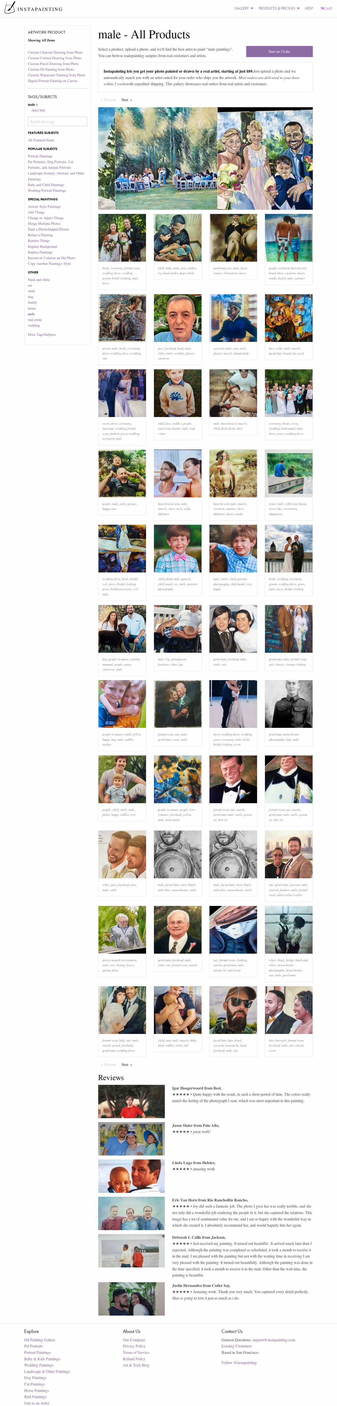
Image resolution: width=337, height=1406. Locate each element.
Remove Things (39, 240)
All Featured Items (41, 140)
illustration (231, 273)
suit (104, 358)
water (272, 504)
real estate (35, 319)
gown (124, 433)
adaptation (275, 514)
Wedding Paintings (39, 1364)
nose (133, 884)
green (106, 960)
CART (328, 8)
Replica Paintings (40, 252)
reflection (291, 504)
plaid (169, 579)
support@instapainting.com (273, 1339)
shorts (301, 273)
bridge (290, 960)
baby (169, 268)
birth (191, 273)
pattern (185, 579)
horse (242, 273)
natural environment (124, 960)
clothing (241, 960)
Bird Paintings (35, 1396)
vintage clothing (295, 664)
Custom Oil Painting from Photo (51, 69)
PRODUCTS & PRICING (277, 8)
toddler (191, 268)
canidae (135, 659)
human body (241, 353)
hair (230, 1040)
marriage (108, 428)
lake (279, 508)
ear (186, 1045)
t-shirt (162, 433)
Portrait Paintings (40, 156)
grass (127, 664)
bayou (302, 504)
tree (249, 584)
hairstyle (281, 1040)
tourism (274, 890)
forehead (170, 348)
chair (174, 664)
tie (176, 584)
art (229, 268)
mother (106, 744)
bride (105, 268)
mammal (107, 664)
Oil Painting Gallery (40, 1339)
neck (242, 348)
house (32, 308)
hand (166, 273)
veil (135, 589)
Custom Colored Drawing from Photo (54, 58)
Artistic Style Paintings (44, 206)
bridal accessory (121, 589)
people (187, 423)
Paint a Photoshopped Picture (48, 229)
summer (300, 278)
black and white (39, 279)
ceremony (117, 268)
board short (276, 273)
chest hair (38, 110)
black (281, 960)
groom (106, 278)
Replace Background (42, 246)
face (160, 348)
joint (123, 504)
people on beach (279, 268)
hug (113, 739)
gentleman (219, 268)
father (174, 273)
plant (115, 970)
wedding (34, 325)
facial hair (275, 353)
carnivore (108, 669)
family (32, 302)
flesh (224, 428)
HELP (309, 8)
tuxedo (240, 809)
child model (165, 584)
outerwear (164, 428)
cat (30, 285)
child (31, 291)
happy (106, 508)
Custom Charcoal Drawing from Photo (55, 52)
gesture (131, 504)
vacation (290, 273)
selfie (279, 348)
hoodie (176, 428)
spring (106, 970)
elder (161, 353)
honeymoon (173, 820)
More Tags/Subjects (42, 334)
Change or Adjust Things (46, 217)
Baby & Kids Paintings (42, 1358)
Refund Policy (134, 1358)
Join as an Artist (36, 1403)
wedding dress (111, 273)
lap (181, 664)
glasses (190, 353)
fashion (114, 433)
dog (30, 296)
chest (239, 428)
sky (236, 1050)
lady (288, 739)
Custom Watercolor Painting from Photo (56, 75)
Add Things (36, 212)
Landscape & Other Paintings (47, 1371)
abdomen (163, 514)
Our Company (134, 1339)
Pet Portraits (33, 1345)
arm (183, 268)
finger (183, 273)
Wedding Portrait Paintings (47, 190)
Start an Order (279, 51)
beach (282, 278)
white (106, 884)
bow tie (223, 820)
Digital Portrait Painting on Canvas (52, 80)
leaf (192, 428)
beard (287, 353)
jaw (294, 353)
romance (163, 814)
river (272, 508)
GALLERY (241, 8)
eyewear (218, 348)
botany (121, 965)
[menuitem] (242, 8)
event (105, 423)
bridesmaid (288, 428)
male (135, 278)
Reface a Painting (40, 234)
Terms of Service (136, 1352)
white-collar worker (289, 895)
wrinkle (179, 353)
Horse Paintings (36, 1390)
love (192, 809)
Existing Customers (237, 1345)
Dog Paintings (35, 1377)
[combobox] (57, 121)
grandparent (178, 659)
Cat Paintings (34, 1383)
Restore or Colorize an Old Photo (51, 257)
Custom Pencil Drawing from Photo (53, 63)
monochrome (180, 890)
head (180, 348)
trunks (273, 278)
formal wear (132, 268)
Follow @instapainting (239, 1362)
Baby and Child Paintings (46, 184)
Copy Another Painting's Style (49, 263)
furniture (163, 664)
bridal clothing (121, 278)
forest (130, 965)
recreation (290, 508)
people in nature (118, 659)
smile (169, 353)
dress (105, 283)
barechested (298, 268)
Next (128, 99)
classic (279, 664)
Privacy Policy (134, 1345)
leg (160, 273)
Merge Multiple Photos (44, 223)
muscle (228, 353)
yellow (136, 734)
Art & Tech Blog (136, 1364)
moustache (232, 1045)
